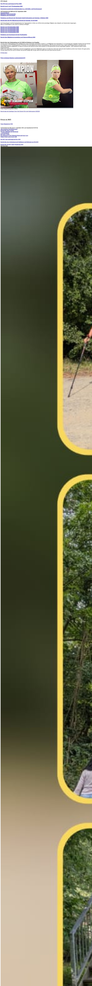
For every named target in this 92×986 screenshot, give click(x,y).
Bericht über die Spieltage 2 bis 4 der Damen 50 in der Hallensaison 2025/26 (20, 111)
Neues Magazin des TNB (7, 124)
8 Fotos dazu (4, 52)
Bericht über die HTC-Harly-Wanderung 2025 (12, 144)
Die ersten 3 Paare (5, 134)
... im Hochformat (5, 133)
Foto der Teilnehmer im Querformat (9, 131)
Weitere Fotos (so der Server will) (9, 136)
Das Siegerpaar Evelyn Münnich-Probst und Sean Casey (14, 135)
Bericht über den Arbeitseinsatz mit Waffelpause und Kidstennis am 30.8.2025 (19, 142)
